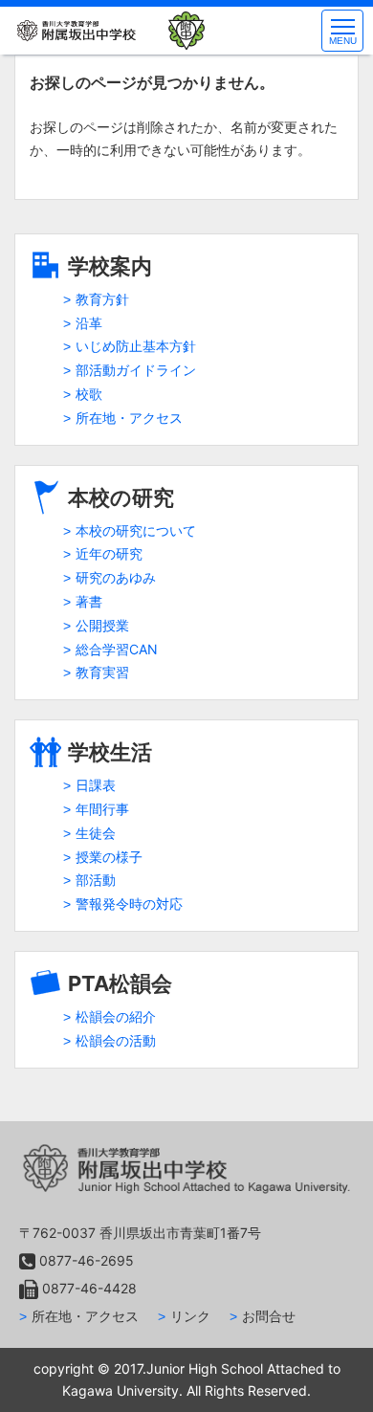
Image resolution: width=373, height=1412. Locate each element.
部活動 (96, 879)
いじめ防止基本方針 (136, 346)
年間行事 (102, 809)
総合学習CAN (117, 649)
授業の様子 (109, 857)
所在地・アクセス (129, 417)
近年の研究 (109, 553)
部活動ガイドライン (136, 370)
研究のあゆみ (116, 577)
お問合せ (269, 1316)
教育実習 (102, 672)
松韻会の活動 (116, 1040)
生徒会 (96, 833)
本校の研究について (136, 530)
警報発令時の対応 (129, 903)
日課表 (96, 785)
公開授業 (102, 625)
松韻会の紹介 (116, 1016)
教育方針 (102, 299)
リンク (190, 1316)
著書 (89, 601)
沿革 (89, 323)
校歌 (89, 394)
